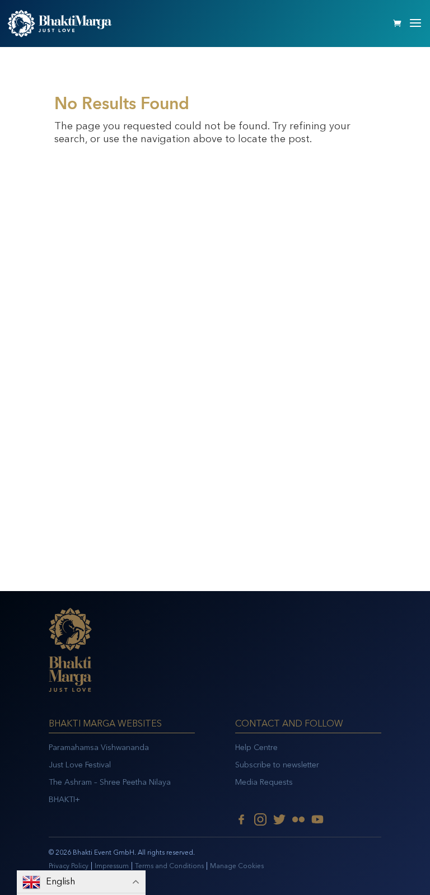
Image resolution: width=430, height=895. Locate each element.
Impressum (112, 866)
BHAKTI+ (64, 799)
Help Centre (256, 747)
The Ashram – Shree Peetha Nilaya (110, 782)
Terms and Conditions (169, 866)
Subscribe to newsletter (277, 765)
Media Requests (264, 782)
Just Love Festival (80, 765)
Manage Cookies (237, 866)
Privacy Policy (68, 866)
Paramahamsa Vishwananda (99, 747)
